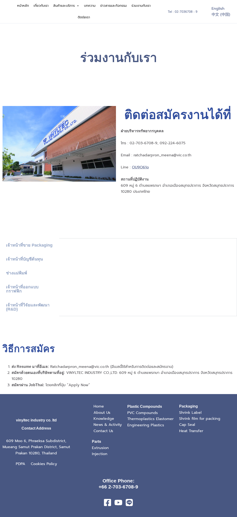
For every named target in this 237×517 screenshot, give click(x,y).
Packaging (188, 406)
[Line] (129, 502)
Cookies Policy (44, 464)
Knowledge (104, 418)
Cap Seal (187, 424)
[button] (182, 12)
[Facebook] (107, 502)
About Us (102, 412)
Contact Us (103, 431)
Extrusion (100, 448)
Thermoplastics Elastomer (150, 419)
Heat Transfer (191, 431)
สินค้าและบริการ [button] (64, 5)
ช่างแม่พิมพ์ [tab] (16, 273)
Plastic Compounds (144, 406)
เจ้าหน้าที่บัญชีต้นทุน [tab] (24, 259)
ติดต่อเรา (84, 17)
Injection (99, 454)
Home (99, 406)
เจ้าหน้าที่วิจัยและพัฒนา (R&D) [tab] (28, 307)
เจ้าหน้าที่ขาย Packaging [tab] (29, 245)
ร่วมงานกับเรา (141, 5)
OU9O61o (140, 167)
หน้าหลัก (23, 5)
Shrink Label (190, 412)
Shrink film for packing (199, 418)
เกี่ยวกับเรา (41, 5)
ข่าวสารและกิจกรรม (113, 5)
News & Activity (108, 424)
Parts (96, 441)
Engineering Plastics (145, 425)
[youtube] (118, 502)
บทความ (90, 5)
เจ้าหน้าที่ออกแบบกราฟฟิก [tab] (22, 289)
